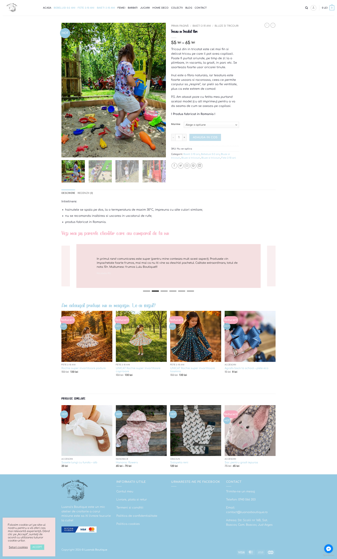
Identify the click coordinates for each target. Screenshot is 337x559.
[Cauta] (306, 8)
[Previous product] (272, 25)
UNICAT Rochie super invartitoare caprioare (138, 370)
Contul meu (124, 491)
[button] (313, 8)
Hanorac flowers (127, 462)
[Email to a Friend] (187, 166)
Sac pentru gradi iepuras (241, 462)
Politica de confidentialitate (136, 515)
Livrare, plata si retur (131, 499)
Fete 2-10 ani (86, 8)
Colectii (177, 8)
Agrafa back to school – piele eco (246, 368)
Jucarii (145, 8)
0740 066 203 (247, 499)
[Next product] (267, 25)
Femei (121, 8)
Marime (175, 124)
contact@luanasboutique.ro (247, 512)
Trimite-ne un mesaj (240, 491)
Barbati (133, 8)
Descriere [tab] (68, 193)
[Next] (159, 90)
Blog (188, 8)
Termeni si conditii (129, 507)
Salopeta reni (179, 462)
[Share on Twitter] (181, 166)
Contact (201, 8)
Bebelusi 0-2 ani (64, 8)
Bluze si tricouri (227, 26)
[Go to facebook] (328, 548)
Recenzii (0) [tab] (85, 193)
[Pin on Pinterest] (193, 166)
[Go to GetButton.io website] (328, 555)
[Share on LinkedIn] (200, 166)
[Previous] (68, 90)
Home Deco (160, 8)
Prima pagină (180, 26)
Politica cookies (128, 524)
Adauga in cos (205, 137)
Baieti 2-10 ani (106, 8)
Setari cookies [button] (18, 547)
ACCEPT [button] (37, 547)
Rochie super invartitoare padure (83, 368)
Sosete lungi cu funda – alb (79, 462)
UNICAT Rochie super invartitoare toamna (192, 370)
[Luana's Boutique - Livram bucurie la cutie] (20, 8)
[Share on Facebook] (174, 166)
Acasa (47, 8)
